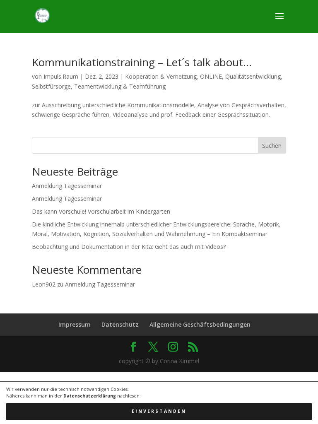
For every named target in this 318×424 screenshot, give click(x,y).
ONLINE (211, 76)
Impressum (74, 324)
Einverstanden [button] (159, 411)
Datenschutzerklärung (89, 396)
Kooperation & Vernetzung (161, 76)
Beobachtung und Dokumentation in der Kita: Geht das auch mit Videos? (129, 247)
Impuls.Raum (60, 76)
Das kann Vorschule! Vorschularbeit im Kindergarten (101, 211)
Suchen (272, 145)
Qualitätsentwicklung (253, 76)
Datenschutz (120, 324)
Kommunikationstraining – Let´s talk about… (142, 62)
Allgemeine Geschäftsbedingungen (200, 324)
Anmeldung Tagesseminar (67, 186)
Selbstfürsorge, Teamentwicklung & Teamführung (99, 86)
